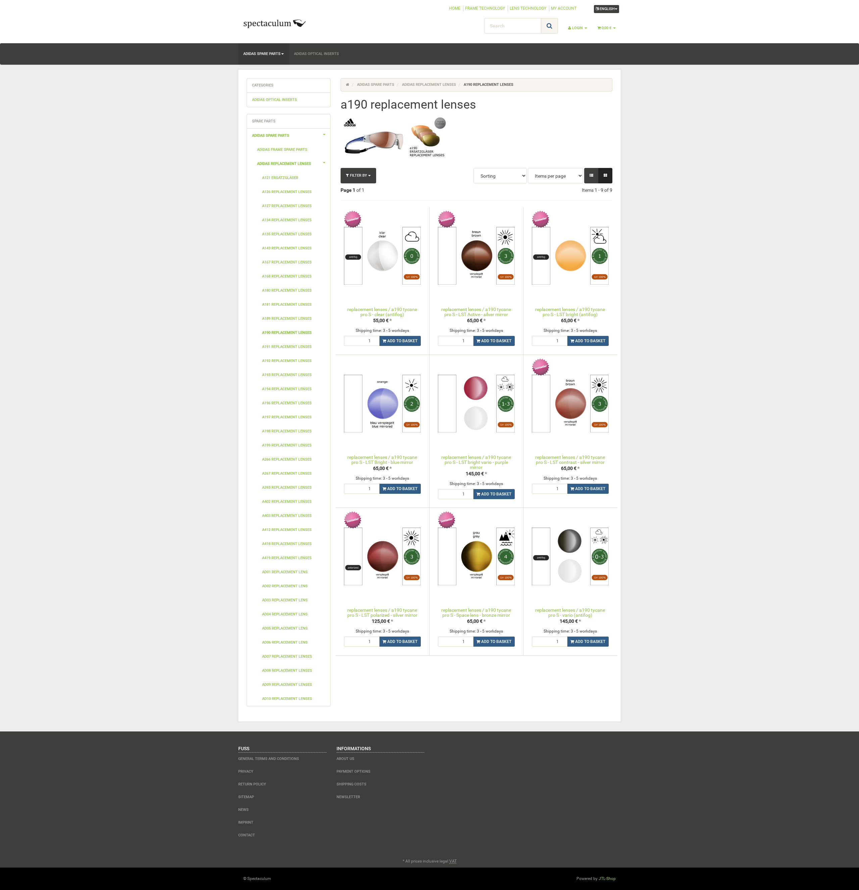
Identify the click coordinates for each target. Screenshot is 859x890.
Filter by (358, 175)
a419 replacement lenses (287, 558)
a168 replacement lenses (287, 276)
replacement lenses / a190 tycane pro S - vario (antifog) (570, 612)
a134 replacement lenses (287, 220)
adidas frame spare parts (282, 149)
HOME (454, 8)
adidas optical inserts (316, 54)
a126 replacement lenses (287, 192)
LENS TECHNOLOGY (528, 8)
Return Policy (252, 784)
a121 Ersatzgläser (280, 178)
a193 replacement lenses (287, 375)
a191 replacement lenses (287, 347)
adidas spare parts (262, 54)
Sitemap (246, 797)
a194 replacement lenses (287, 389)
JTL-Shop (607, 878)
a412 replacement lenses (287, 530)
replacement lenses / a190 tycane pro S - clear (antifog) (382, 312)
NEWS (243, 810)
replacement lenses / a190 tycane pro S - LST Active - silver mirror (476, 312)
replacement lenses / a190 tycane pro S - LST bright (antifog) (570, 312)
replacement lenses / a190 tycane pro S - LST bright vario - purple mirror (476, 462)
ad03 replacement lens (285, 600)
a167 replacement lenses (287, 262)
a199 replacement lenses (287, 445)
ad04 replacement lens (285, 614)
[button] (591, 175)
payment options (353, 771)
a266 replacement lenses (287, 459)
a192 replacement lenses (287, 361)
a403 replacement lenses (287, 516)
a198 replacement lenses (287, 431)
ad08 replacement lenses (287, 670)
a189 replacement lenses (287, 318)
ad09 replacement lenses (287, 685)
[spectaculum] (298, 23)
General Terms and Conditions (268, 759)
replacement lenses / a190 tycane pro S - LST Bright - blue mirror (382, 460)
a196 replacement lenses (287, 403)
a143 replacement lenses (287, 248)
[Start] (347, 84)
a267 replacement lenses (287, 473)
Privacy (245, 771)
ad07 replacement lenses (287, 656)
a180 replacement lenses (287, 290)
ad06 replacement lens (285, 642)
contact (246, 835)
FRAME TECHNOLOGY (485, 8)
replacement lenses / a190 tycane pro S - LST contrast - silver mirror (570, 460)
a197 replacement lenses (287, 417)
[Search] (549, 26)
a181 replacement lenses (287, 304)
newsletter (348, 797)
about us (345, 759)
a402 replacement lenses (287, 501)
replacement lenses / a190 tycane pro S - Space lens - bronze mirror (476, 612)
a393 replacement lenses (287, 487)
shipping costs (351, 784)
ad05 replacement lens (285, 628)
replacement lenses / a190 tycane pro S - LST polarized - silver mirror (382, 612)
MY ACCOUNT (563, 8)
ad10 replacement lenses (287, 699)
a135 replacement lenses (287, 234)
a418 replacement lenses (287, 544)
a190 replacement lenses (287, 333)
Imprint (245, 822)
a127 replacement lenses (287, 206)
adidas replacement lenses (284, 164)
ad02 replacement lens (285, 586)
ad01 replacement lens (285, 572)
